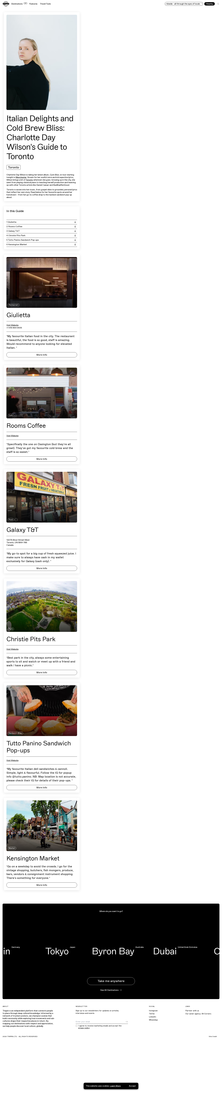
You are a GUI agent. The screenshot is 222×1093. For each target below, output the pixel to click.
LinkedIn (152, 1017)
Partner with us (192, 1011)
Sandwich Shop (15, 733)
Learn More (115, 1086)
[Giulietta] (41, 282)
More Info (41, 354)
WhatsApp (153, 1020)
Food (11, 520)
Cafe (11, 415)
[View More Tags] (16, 519)
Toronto (13, 167)
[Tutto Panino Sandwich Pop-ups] (41, 710)
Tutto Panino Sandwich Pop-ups (38, 746)
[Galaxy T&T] (41, 497)
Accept (132, 1086)
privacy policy (84, 1028)
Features (33, 4)
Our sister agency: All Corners (198, 1014)
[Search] (218, 4)
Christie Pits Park (30, 639)
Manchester (21, 177)
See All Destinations (109, 990)
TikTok (152, 1014)
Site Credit (213, 1036)
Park (11, 629)
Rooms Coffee (26, 426)
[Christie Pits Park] (41, 606)
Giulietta (18, 315)
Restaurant (13, 305)
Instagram (153, 1011)
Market (12, 848)
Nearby (209, 4)
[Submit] (126, 1021)
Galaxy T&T (22, 530)
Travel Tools (45, 4)
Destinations (18, 4)
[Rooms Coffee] (41, 393)
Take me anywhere (111, 981)
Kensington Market (32, 858)
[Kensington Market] (41, 825)
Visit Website (12, 325)
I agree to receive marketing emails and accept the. (100, 1027)
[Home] (6, 3)
